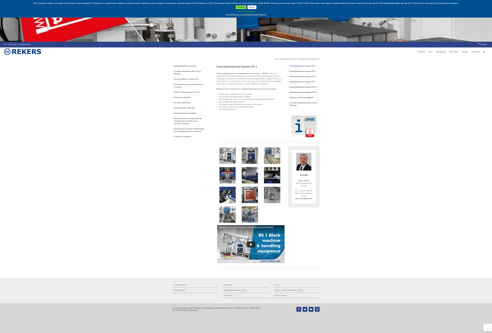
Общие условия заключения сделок (289, 290)
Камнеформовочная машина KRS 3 (303, 87)
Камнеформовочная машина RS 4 (303, 82)
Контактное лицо (180, 285)
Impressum (193, 310)
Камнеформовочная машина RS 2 (303, 71)
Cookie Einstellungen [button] (246, 11)
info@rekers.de (25, 44)
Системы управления (182, 103)
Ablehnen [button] (252, 7)
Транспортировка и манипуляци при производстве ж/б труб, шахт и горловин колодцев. (188, 121)
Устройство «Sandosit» (182, 137)
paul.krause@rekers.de (303, 199)
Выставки (228, 285)
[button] (484, 51)
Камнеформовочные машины (185, 66)
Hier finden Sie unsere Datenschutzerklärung (246, 14)
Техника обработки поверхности (186, 79)
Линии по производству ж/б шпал (187, 92)
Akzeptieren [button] (241, 7)
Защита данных (281, 295)
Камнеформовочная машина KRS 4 (303, 92)
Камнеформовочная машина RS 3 (303, 76)
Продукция (228, 295)
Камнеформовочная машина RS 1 (303, 66)
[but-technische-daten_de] (304, 115)
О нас (277, 285)
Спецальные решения (182, 97)
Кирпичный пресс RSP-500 (184, 108)
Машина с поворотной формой (301, 97)
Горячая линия (179, 290)
